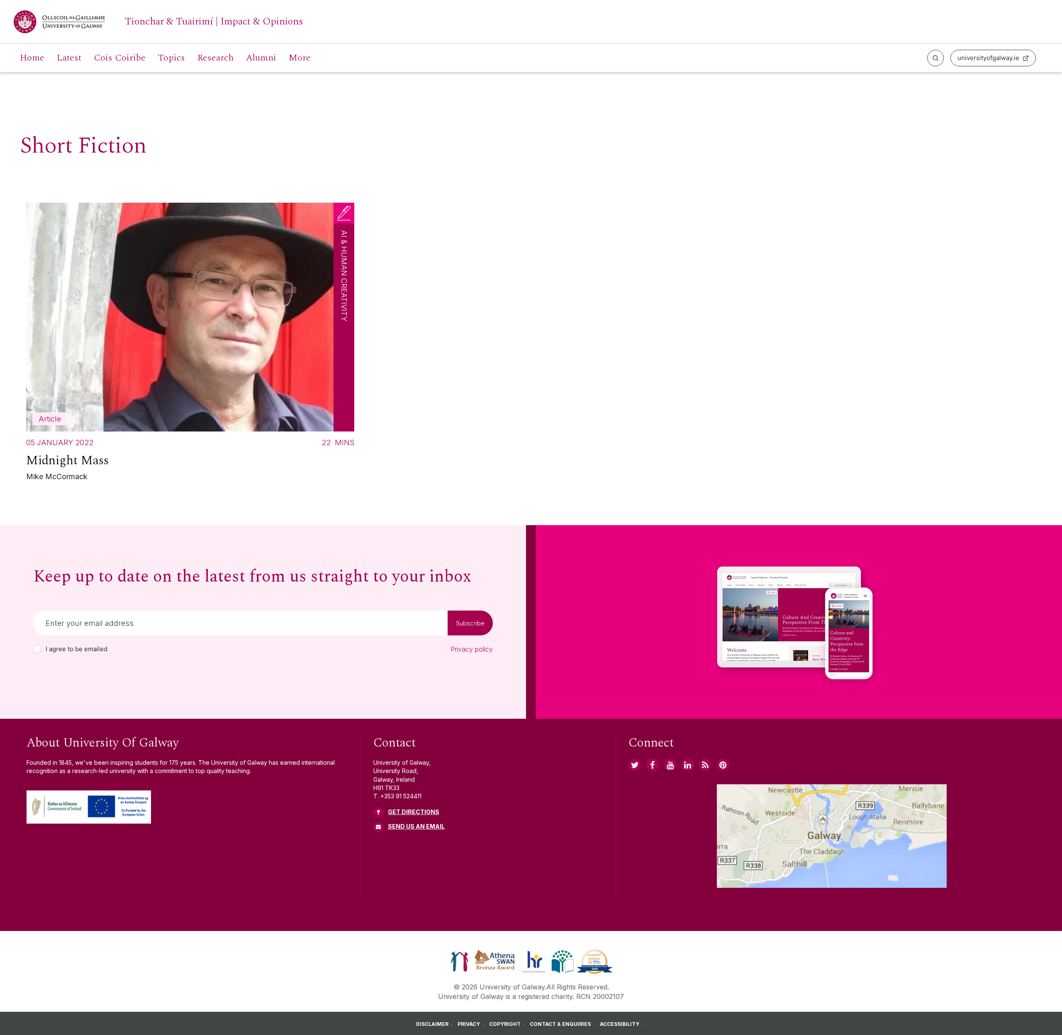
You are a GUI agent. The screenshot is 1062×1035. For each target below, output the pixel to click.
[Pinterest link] (723, 765)
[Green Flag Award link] (562, 961)
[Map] (831, 836)
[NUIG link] (705, 765)
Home (32, 58)
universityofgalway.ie (988, 58)
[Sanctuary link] (459, 961)
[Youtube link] (670, 765)
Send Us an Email (416, 826)
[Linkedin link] (688, 765)
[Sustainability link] (595, 961)
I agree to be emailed (76, 649)
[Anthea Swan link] (495, 961)
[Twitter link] (634, 765)
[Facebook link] (652, 765)
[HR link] (534, 961)
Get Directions (413, 811)
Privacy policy (472, 649)
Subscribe (470, 623)
